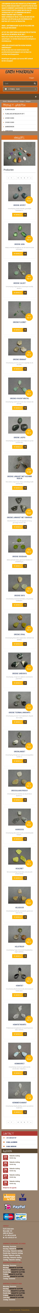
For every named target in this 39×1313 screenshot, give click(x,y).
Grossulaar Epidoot (19, 791)
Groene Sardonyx (19, 674)
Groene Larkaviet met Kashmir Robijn (19, 477)
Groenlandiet (19, 752)
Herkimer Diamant (19, 1103)
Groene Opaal (19, 634)
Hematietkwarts (19, 1025)
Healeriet (19, 869)
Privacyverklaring (25, 1310)
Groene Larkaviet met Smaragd (19, 517)
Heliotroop (19, 947)
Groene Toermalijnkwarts (19, 713)
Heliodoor (19, 908)
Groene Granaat (19, 359)
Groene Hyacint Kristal (19, 399)
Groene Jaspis (19, 438)
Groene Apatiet (19, 205)
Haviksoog (19, 830)
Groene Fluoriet (19, 322)
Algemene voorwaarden (15, 1310)
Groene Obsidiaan (19, 557)
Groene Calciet (19, 283)
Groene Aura (19, 244)
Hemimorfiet (19, 1064)
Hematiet (19, 986)
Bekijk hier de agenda (9, 1188)
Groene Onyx (19, 596)
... (14, 178)
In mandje (18, 215)
